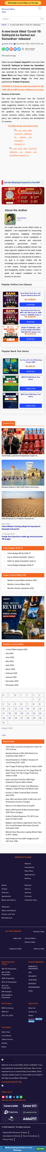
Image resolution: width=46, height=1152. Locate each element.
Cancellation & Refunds (11, 1136)
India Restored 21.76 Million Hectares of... (18, 519)
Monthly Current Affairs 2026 (18, 584)
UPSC (30, 991)
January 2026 (11, 677)
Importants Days (31, 900)
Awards (4, 889)
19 (16, 713)
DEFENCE (32, 983)
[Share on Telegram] (7, 49)
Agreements (6, 896)
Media (30, 1015)
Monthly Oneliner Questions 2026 (20, 588)
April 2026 (10, 665)
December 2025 (12, 681)
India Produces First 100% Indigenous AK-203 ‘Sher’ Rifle (22, 840)
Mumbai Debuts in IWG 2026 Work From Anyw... (21, 487)
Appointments (30, 875)
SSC (30, 972)
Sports (4, 885)
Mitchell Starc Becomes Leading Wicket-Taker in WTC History (24, 833)
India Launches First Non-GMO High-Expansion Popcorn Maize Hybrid (20, 781)
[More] (40, 8)
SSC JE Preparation (9, 982)
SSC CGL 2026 (7, 1015)
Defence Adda (30, 942)
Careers (35, 1020)
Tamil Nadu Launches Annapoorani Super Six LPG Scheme (24, 748)
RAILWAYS (32, 976)
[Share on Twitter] (19, 49)
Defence (28, 889)
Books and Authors (9, 900)
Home (4, 25)
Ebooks (4, 1043)
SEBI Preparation (8, 978)
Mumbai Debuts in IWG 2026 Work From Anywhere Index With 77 (22, 754)
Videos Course (7, 1039)
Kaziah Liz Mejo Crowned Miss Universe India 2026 (22, 794)
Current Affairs (30, 938)
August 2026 (16, 649)
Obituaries (5, 907)
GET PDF (40, 1149)
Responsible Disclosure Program (15, 1132)
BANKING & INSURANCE (33, 967)
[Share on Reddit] (11, 49)
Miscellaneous (7, 918)
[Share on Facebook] (15, 49)
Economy (28, 896)
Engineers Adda (15, 949)
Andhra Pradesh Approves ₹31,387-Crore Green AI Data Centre (22, 817)
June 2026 (10, 657)
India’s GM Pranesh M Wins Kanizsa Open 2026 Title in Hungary (22, 811)
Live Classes (6, 1036)
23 (40, 713)
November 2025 (12, 685)
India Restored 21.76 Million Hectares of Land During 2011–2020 (22, 761)
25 (10, 718)
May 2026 (10, 661)
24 (4, 718)
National (28, 863)
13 (22, 709)
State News (29, 871)
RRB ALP (5, 1012)
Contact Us (32, 1012)
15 (34, 709)
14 (28, 709)
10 (4, 709)
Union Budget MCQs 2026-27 (19, 553)
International (29, 867)
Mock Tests (6, 1032)
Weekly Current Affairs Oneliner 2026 (22, 580)
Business (28, 885)
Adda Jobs (17, 938)
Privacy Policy (8, 1139)
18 (10, 713)
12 (16, 709)
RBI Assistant (7, 992)
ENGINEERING (34, 987)
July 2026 (9, 653)
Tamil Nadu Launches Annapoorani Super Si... (20, 456)
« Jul (3, 735)
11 (9, 709)
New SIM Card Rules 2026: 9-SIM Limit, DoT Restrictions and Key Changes (23, 800)
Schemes (5, 892)
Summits (28, 892)
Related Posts (8, 423)
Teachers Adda (38, 931)
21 (28, 713)
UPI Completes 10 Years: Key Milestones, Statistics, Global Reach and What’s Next (22, 787)
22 (34, 713)
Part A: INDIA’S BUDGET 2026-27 (20, 557)
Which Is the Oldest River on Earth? (20, 806)
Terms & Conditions (30, 1136)
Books (4, 1047)
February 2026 (11, 673)
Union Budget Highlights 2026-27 (20, 565)
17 (3, 713)
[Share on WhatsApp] (3, 49)
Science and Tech (8, 914)
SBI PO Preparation (9, 969)
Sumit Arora (8, 44)
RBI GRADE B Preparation (7, 996)
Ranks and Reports (9, 910)
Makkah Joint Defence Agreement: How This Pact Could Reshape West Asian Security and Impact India (23, 825)
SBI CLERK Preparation (6, 973)
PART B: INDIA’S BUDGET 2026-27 (21, 561)
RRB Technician (8, 1008)
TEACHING (32, 980)
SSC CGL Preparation (6, 987)
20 (22, 713)
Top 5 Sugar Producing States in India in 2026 (24, 766)
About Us (31, 1008)
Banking (28, 878)
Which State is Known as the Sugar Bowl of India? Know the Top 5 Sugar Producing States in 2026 (23, 773)
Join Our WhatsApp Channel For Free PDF (22, 182)
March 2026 (10, 669)
